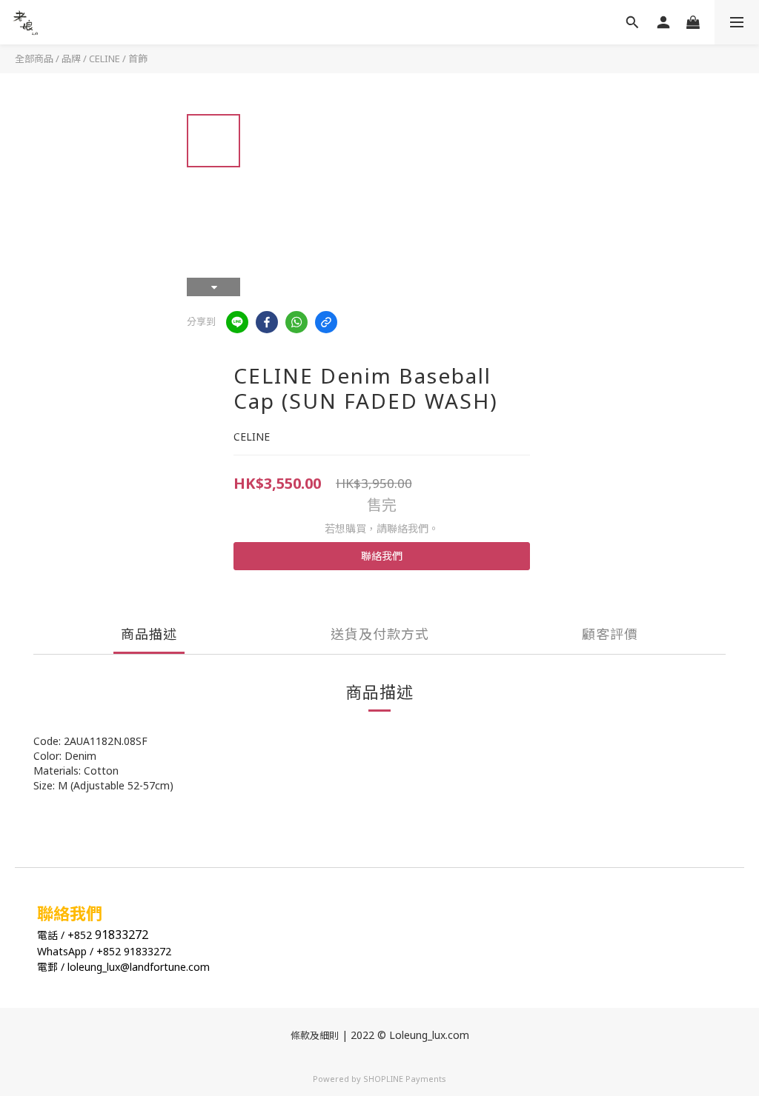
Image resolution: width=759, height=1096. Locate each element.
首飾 (138, 58)
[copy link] (326, 322)
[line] (237, 322)
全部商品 (34, 58)
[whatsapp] (296, 322)
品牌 (71, 58)
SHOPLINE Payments (404, 1078)
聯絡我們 (381, 556)
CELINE (104, 58)
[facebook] (267, 322)
